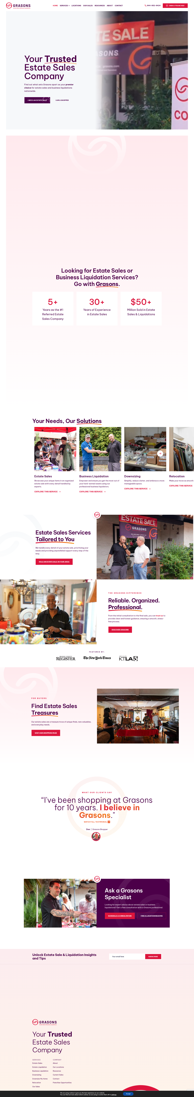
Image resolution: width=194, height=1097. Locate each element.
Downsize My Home (40, 1079)
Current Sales (58, 1075)
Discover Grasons (120, 630)
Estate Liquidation (39, 1067)
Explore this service (46, 491)
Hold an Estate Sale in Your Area (54, 562)
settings (113, 1095)
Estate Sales (37, 1063)
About (55, 1063)
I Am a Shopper (62, 100)
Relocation (36, 1083)
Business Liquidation (40, 1071)
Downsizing (36, 1075)
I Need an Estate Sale (37, 100)
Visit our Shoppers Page (46, 733)
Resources (57, 1071)
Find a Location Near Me (152, 916)
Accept (128, 1094)
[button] (160, 454)
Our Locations (58, 1067)
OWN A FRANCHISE (177, 6)
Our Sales (36, 1087)
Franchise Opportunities (62, 1083)
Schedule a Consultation (119, 916)
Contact (56, 1079)
